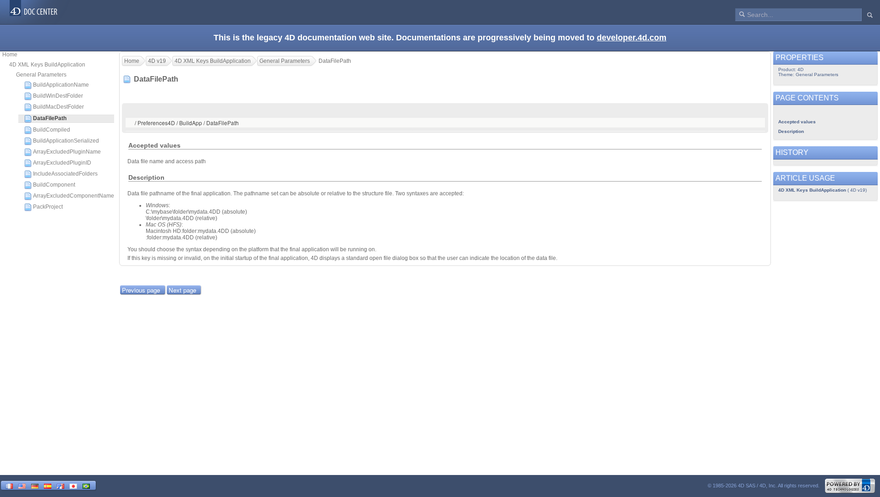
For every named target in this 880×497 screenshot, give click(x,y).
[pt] (86, 485)
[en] (22, 485)
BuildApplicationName (61, 85)
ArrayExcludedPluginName (67, 152)
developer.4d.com (631, 37)
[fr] (9, 485)
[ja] (73, 485)
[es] (48, 485)
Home (9, 54)
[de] (35, 485)
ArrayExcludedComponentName (73, 196)
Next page (182, 290)
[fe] (60, 485)
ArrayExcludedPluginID (62, 163)
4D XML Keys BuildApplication (47, 64)
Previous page (141, 290)
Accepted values (797, 121)
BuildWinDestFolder (58, 96)
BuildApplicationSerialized (66, 141)
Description (791, 131)
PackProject (48, 207)
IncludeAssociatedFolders (65, 174)
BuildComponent (54, 185)
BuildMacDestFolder (58, 107)
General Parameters (41, 75)
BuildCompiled (51, 130)
